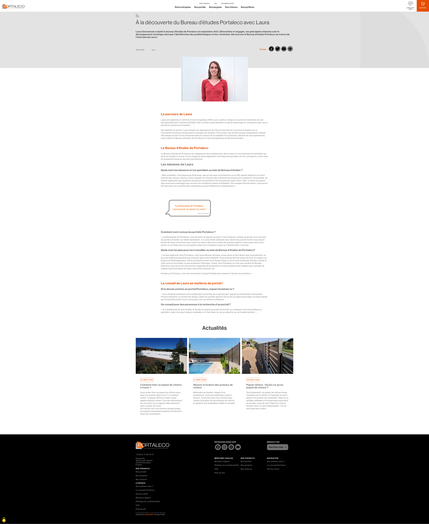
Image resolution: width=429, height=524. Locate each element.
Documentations (227, 3)
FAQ (215, 3)
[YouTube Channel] (238, 447)
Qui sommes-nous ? (144, 486)
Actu (153, 50)
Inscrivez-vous (276, 447)
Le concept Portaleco (145, 490)
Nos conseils (205, 3)
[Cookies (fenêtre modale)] (4, 520)
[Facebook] (217, 447)
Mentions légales (143, 498)
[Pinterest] (231, 447)
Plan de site (141, 509)
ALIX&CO (149, 515)
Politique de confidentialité (148, 501)
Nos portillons (247, 7)
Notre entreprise (183, 7)
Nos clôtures (231, 7)
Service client (142, 494)
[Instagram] (224, 447)
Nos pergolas (215, 7)
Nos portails (200, 7)
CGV (138, 505)
